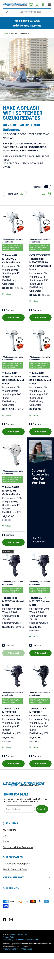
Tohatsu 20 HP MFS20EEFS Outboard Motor (11, 710)
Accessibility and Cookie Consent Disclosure (21, 939)
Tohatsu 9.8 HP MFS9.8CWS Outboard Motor (11, 489)
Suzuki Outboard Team (15, 869)
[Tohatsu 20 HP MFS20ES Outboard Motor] (40, 565)
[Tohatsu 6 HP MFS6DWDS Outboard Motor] (13, 223)
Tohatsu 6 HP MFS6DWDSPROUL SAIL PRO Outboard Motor (40, 376)
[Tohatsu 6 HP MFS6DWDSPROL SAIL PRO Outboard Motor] (13, 341)
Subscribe (42, 809)
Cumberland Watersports (16, 863)
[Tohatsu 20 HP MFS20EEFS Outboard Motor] (13, 676)
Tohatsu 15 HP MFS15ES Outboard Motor (13, 599)
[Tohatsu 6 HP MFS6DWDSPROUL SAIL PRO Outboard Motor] (40, 341)
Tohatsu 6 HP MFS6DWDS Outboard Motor (11, 257)
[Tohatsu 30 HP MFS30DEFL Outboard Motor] (40, 676)
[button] (43, 4)
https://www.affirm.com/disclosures (17, 949)
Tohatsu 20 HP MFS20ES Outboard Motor (40, 599)
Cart (5, 835)
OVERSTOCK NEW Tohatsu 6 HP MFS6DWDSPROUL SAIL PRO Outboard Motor (40, 261)
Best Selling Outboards (20, 33)
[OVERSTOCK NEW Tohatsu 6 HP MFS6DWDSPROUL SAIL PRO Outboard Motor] (40, 223)
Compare (37, 187)
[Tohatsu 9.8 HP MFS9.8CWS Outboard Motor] (13, 455)
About (6, 841)
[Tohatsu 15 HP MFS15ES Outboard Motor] (13, 565)
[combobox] (27, 11)
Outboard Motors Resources (18, 847)
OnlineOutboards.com (18, 934)
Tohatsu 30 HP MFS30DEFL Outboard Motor (38, 710)
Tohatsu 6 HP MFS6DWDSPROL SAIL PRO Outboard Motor (13, 376)
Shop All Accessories (38, 540)
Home (5, 33)
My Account (9, 829)
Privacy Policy (9, 937)
